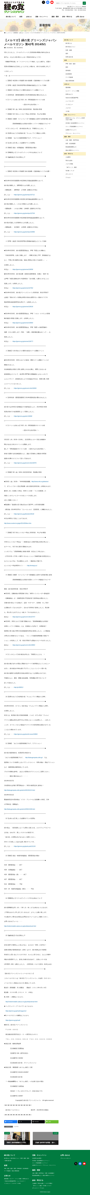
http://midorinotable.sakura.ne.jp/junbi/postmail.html (20, 926)
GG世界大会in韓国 (36, 1158)
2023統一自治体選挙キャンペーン (75, 123)
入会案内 (68, 157)
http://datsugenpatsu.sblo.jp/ (34, 757)
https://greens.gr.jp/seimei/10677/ (23, 341)
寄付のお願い (69, 160)
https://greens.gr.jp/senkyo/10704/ (24, 213)
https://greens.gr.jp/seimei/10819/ (23, 306)
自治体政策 (69, 74)
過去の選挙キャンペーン (72, 150)
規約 (67, 53)
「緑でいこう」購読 (71, 167)
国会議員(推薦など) (71, 147)
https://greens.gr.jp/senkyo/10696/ (24, 232)
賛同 (67, 67)
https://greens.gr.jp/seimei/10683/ (23, 323)
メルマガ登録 (69, 164)
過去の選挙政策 (70, 80)
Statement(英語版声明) (72, 97)
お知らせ (66, 84)
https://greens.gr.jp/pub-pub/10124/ (25, 846)
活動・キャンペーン (69, 114)
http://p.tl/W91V (18, 687)
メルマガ (16, 1126)
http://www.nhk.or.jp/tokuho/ (39, 481)
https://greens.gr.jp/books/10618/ (24, 514)
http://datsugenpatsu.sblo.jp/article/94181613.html (19, 790)
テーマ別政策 (69, 77)
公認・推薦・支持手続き (72, 140)
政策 (65, 60)
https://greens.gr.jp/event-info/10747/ (24, 617)
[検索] (84, 3)
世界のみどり (69, 94)
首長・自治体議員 (70, 143)
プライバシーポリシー (65, 1158)
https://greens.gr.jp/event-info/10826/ (25, 388)
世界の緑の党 (69, 57)
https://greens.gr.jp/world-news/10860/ (26, 734)
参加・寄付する (68, 153)
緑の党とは (69, 43)
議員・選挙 (67, 136)
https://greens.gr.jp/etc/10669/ (23, 416)
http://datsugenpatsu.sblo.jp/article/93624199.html (19, 809)
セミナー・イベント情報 (72, 91)
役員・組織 (69, 50)
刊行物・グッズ (70, 170)
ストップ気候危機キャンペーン (74, 126)
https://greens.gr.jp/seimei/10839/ (23, 269)
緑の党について (68, 40)
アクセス (68, 177)
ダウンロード (69, 174)
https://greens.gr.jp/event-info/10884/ (24, 645)
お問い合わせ (65, 1155)
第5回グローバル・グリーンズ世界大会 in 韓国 (75, 118)
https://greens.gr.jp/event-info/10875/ (25, 463)
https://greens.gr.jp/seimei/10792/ (23, 288)
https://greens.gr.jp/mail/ (13, 1020)
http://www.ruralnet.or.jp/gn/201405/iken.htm (17, 523)
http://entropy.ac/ (32, 565)
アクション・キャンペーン (73, 133)
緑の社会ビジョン (70, 46)
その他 (67, 111)
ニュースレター (70, 101)
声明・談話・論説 (70, 63)
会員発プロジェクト (71, 130)
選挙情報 (68, 87)
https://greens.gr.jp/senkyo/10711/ (24, 194)
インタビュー (69, 104)
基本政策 (68, 70)
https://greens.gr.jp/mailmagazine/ (16, 1011)
